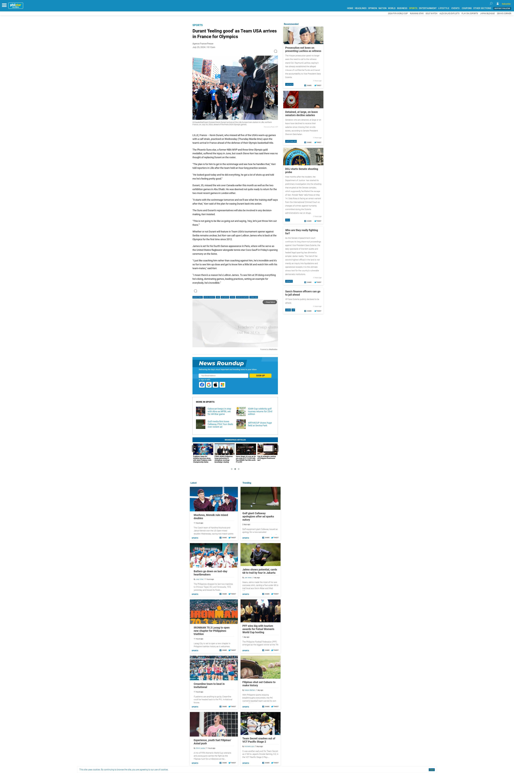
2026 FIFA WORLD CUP (398, 13)
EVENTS (455, 8)
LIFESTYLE (443, 8)
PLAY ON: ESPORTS (470, 13)
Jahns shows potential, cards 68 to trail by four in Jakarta (259, 571)
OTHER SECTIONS (482, 8)
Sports (197, 25)
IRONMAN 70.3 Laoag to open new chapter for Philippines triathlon (212, 631)
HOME (350, 8)
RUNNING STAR (417, 13)
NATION (383, 8)
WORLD (391, 8)
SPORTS (413, 8)
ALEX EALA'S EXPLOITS (449, 13)
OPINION (372, 8)
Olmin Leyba (200, 748)
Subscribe (506, 4)
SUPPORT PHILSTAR (502, 8)
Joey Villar (199, 579)
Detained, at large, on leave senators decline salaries (301, 113)
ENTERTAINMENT (428, 8)
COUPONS (467, 8)
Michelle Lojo (249, 746)
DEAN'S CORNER (504, 13)
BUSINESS (402, 8)
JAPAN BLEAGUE (487, 13)
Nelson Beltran (250, 690)
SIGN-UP (260, 375)
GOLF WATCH (431, 13)
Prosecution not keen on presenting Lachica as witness (303, 49)
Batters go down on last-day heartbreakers (210, 573)
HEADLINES (360, 8)
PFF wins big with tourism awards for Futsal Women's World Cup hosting (258, 629)
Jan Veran (248, 578)
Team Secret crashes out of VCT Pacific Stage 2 (258, 740)
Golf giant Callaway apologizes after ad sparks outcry (258, 516)
